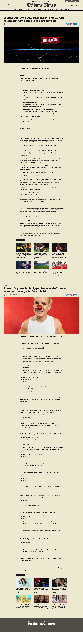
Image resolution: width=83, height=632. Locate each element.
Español (37, 1)
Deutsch (45, 1)
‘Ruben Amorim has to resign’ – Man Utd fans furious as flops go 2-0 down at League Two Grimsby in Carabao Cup (23, 273)
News (20, 9)
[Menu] (4, 1)
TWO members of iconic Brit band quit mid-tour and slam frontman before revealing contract (41, 590)
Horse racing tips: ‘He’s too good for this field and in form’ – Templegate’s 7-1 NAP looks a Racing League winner (23, 255)
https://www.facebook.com (36, 454)
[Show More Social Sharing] (78, 24)
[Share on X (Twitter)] (69, 24)
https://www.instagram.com (33, 439)
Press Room (9, 24)
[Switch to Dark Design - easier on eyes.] (69, 5)
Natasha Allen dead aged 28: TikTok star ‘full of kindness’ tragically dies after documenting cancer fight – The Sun (41, 607)
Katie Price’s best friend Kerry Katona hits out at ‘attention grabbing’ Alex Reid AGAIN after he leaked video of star (59, 606)
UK (24, 9)
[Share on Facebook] (67, 24)
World (28, 9)
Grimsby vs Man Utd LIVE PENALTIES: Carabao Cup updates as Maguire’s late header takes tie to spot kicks (59, 255)
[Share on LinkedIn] (74, 24)
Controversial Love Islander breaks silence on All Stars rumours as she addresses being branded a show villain (23, 606)
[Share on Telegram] (76, 24)
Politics (39, 9)
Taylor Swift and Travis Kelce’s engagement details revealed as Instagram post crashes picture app (59, 590)
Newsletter (75, 1)
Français (41, 1)
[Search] (6, 1)
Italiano (49, 1)
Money (33, 9)
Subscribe (68, 1)
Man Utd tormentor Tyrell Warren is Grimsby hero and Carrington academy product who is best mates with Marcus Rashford (41, 256)
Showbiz (46, 9)
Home (15, 9)
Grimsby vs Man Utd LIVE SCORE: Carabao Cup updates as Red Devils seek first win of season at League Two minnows (59, 273)
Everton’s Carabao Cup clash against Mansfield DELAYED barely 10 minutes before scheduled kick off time (41, 273)
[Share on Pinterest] (71, 24)
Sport (52, 9)
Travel (67, 9)
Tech (56, 9)
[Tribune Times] (41, 5)
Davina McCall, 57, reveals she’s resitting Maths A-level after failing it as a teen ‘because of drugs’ (23, 590)
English (33, 1)
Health (61, 9)
